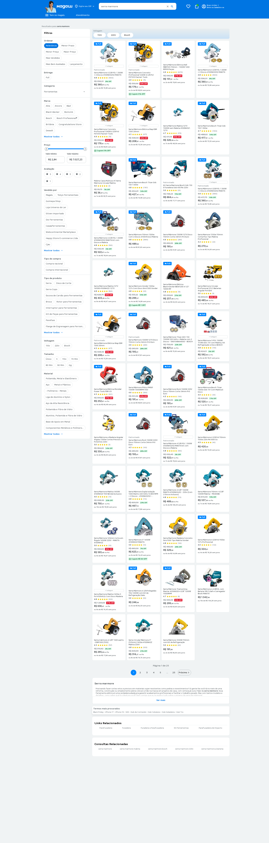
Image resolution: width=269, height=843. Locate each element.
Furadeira (126, 728)
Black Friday (98, 712)
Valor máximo (72, 154)
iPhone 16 (119, 712)
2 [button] (140, 672)
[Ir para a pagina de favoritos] (188, 6)
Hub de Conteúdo (138, 712)
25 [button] (173, 672)
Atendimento (83, 15)
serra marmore (105, 749)
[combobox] (137, 6)
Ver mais (160, 700)
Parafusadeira (105, 728)
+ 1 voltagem (109, 66)
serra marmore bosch (157, 749)
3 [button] (147, 672)
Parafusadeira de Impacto (210, 728)
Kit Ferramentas (181, 728)
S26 (127, 712)
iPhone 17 (109, 712)
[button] (167, 6)
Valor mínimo (51, 154)
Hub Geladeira (168, 712)
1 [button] (133, 672)
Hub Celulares (154, 712)
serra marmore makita (130, 749)
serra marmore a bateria (212, 749)
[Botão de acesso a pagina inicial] (58, 6)
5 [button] (160, 672)
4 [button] (153, 672)
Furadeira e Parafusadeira (152, 728)
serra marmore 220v (184, 749)
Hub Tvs (179, 712)
